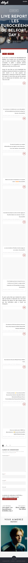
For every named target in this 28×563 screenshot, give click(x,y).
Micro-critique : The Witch (21, 508)
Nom (3, 474)
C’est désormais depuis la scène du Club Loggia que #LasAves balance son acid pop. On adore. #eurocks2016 (14, 214)
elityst (4, 2)
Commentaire (5, 455)
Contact (13, 561)
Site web (4, 487)
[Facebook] (14, 559)
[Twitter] (13, 559)
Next (26, 539)
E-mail (4, 480)
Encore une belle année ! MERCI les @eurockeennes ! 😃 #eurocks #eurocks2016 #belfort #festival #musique (15, 432)
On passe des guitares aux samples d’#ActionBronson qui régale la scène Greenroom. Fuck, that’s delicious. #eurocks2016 (14, 146)
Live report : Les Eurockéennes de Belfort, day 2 (7, 509)
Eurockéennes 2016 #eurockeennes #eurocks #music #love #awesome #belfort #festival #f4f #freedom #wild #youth (15, 326)
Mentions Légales (20, 561)
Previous (2, 539)
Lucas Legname (17, 41)
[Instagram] (15, 559)
